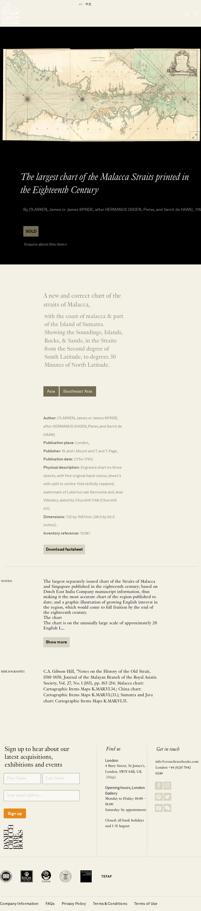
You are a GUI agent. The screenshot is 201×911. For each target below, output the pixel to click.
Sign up (15, 813)
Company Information (19, 903)
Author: (49, 418)
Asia (51, 391)
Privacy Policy (74, 903)
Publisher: (52, 451)
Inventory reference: (61, 533)
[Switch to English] (79, 4)
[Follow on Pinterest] (159, 797)
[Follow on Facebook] (159, 786)
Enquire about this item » (45, 244)
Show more (56, 642)
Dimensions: (54, 516)
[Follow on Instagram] (167, 786)
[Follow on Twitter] (167, 797)
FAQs (50, 903)
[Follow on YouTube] (159, 808)
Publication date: (58, 459)
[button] (187, 13)
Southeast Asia (77, 391)
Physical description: (61, 467)
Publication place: (59, 442)
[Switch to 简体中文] (88, 4)
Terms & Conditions (110, 903)
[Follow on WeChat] (167, 808)
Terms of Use (146, 903)
